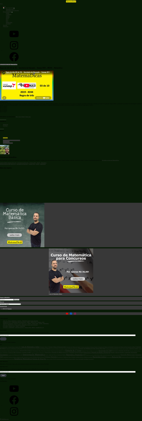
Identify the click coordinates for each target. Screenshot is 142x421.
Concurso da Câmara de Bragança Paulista (89, 347)
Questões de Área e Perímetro (69, 357)
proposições (60, 357)
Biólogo (46, 347)
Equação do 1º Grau (73, 350)
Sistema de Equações (8, 143)
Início (4, 6)
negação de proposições (107, 354)
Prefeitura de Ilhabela (12, 357)
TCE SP (54, 359)
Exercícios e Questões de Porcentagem (72, 352)
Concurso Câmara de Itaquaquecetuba (57, 347)
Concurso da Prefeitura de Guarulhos (57, 348)
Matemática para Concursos (12, 10)
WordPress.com (5, 419)
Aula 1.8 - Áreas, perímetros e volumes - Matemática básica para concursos (20, 320)
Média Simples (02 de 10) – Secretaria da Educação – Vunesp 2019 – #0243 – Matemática (23, 162)
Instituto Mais (9, 22)
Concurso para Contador (124, 348)
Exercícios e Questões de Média (53, 352)
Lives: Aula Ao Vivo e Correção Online (55, 355)
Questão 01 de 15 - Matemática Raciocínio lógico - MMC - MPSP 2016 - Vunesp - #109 (23, 322)
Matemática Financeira (74, 355)
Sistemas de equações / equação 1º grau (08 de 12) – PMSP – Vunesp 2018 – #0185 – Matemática (26, 323)
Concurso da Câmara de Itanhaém (106, 347)
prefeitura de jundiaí (19, 357)
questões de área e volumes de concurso (84, 357)
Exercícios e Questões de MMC (23, 352)
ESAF (7, 18)
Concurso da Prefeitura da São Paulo (14, 348)
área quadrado (80, 359)
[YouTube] (14, 393)
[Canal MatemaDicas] (14, 39)
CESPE (8, 17)
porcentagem (6, 357)
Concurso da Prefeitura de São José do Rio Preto (92, 348)
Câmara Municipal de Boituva (13, 350)
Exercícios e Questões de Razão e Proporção (97, 352)
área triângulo (91, 359)
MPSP (84, 354)
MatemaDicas (14, 64)
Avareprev (42, 347)
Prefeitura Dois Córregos (38, 357)
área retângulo (86, 359)
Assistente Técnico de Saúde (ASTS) (14, 347)
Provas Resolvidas (7, 11)
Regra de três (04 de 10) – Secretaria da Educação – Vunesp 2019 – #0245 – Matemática (23, 164)
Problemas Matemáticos (51, 357)
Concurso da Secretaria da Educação (11, 140)
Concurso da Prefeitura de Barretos (43, 348)
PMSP (1, 357)
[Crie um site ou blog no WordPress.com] (0, 419)
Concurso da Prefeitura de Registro (71, 348)
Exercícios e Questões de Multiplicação (38, 352)
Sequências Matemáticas (23, 359)
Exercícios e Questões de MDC (9, 352)
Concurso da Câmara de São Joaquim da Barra (124, 347)
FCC (7, 19)
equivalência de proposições (93, 350)
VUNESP (8, 23)
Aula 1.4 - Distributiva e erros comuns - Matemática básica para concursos (20, 324)
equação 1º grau (62, 350)
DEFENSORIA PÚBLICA (26, 350)
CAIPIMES (8, 14)
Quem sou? (5, 26)
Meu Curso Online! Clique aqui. (23, 116)
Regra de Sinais (109, 357)
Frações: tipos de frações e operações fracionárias (123, 352)
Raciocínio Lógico (99, 357)
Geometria (4, 355)
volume (77, 359)
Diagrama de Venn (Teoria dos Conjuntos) (42, 350)
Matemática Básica (10, 9)
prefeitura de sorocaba (28, 357)
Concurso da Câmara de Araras (73, 347)
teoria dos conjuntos (60, 359)
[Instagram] (14, 50)
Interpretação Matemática (34, 354)
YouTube (5, 25)
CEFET (8, 15)
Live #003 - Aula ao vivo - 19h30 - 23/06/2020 (14, 326)
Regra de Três (6, 141)
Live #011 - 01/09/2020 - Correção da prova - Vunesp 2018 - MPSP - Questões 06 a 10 (23, 327)
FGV (7, 21)
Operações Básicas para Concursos (130, 355)
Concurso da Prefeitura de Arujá (29, 348)
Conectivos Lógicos (133, 348)
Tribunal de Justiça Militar (70, 359)
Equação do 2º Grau (84, 350)
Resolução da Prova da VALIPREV (128, 357)
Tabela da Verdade (49, 359)
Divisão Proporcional (54, 350)
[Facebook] (14, 62)
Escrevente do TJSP (105, 350)
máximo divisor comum (98, 354)
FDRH (7, 13)
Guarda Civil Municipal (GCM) (15, 354)
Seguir (3, 338)
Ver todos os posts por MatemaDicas (110, 160)
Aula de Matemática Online (30, 347)
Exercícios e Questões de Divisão (121, 350)
